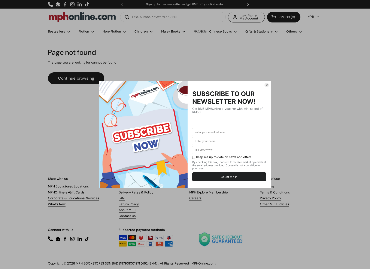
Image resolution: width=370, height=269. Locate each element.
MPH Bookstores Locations (68, 186)
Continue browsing (76, 78)
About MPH (127, 210)
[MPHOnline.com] (82, 17)
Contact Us (127, 216)
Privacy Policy (270, 198)
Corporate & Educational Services (73, 198)
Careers (195, 198)
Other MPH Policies (274, 204)
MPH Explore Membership (208, 192)
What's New (57, 204)
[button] (283, 17)
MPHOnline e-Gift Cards (66, 192)
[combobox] (173, 17)
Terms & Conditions (275, 192)
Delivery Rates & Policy (136, 192)
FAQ (122, 198)
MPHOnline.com (203, 263)
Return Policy (129, 204)
